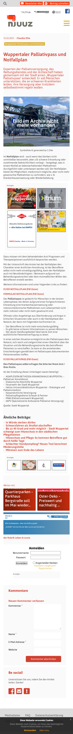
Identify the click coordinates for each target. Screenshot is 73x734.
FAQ (27, 715)
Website (12, 649)
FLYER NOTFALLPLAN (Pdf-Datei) (20, 289)
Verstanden (30, 730)
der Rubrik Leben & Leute (16, 537)
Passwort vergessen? (45, 565)
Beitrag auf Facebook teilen (11, 691)
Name (12, 634)
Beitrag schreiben (59, 3)
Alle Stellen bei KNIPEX (20, 227)
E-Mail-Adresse (17, 642)
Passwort (21, 557)
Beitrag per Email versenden (19, 691)
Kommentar (15, 605)
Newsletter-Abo (33, 3)
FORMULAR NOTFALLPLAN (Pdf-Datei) (23, 294)
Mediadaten (12, 715)
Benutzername (21, 552)
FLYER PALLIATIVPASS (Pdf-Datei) (20, 359)
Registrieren (45, 568)
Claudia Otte (23, 38)
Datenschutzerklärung (49, 715)
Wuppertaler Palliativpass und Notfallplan (24, 44)
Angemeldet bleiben (47, 563)
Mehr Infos (44, 730)
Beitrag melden (27, 691)
